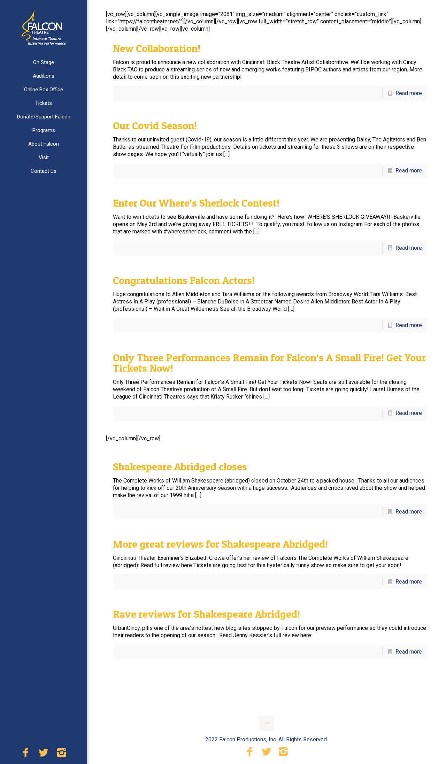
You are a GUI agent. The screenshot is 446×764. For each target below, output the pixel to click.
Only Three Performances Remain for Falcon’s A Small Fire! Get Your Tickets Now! (269, 362)
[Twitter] (43, 754)
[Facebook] (25, 754)
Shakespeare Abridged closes (180, 466)
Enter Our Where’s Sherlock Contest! (196, 202)
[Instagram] (61, 754)
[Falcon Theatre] (43, 28)
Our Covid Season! (155, 125)
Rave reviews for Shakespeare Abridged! (206, 614)
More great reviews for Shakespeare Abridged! (220, 544)
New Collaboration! (156, 48)
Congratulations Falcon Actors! (184, 280)
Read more (408, 93)
